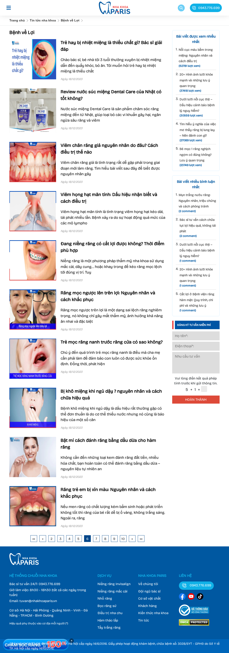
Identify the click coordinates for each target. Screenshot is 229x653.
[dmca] (194, 626)
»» (141, 539)
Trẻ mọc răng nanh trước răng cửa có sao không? (112, 342)
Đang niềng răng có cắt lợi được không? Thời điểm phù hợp (112, 247)
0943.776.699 (49, 584)
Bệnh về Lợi (70, 20)
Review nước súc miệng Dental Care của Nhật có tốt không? (111, 95)
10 (123, 539)
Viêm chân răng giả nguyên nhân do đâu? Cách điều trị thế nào (109, 149)
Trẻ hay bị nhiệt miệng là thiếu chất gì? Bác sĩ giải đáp (111, 46)
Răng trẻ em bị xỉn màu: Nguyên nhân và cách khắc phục (108, 493)
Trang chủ (17, 20)
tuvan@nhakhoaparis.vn (38, 601)
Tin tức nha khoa (43, 20)
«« (33, 539)
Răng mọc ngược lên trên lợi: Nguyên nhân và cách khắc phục (108, 296)
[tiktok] (200, 597)
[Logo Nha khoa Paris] (24, 564)
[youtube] (191, 597)
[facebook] (182, 597)
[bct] (194, 617)
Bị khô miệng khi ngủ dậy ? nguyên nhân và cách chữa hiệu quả (111, 394)
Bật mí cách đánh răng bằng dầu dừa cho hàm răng (108, 444)
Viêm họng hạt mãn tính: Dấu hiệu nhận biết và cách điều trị (109, 198)
